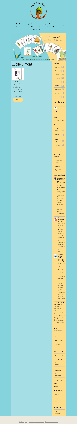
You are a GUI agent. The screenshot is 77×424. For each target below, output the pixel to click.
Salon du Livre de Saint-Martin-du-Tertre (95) (61, 258)
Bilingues (57, 402)
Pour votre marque (57, 363)
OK (56, 111)
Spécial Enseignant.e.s (33, 24)
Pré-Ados (59, 78)
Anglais (57, 394)
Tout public (59, 67)
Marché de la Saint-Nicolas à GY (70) (59, 303)
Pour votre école (59, 359)
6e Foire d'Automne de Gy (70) (61, 219)
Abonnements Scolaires (58, 336)
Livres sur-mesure (20, 27)
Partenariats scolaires (58, 345)
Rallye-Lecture (58, 340)
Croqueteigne (17, 81)
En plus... (59, 93)
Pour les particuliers (58, 374)
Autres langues (44, 24)
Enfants (59, 74)
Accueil (18, 24)
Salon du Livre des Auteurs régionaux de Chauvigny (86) (61, 180)
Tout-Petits (59, 71)
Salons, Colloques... (32, 27)
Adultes (59, 85)
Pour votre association (58, 369)
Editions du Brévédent (33, 30)
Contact (41, 30)
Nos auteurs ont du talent (45, 27)
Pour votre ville (59, 355)
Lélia (53, 27)
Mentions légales (23, 422)
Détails (18, 99)
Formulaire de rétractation (51, 422)
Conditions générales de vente (36, 422)
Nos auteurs (52, 24)
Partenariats (59, 96)
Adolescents (59, 82)
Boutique (23, 24)
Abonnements (59, 89)
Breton (57, 398)
